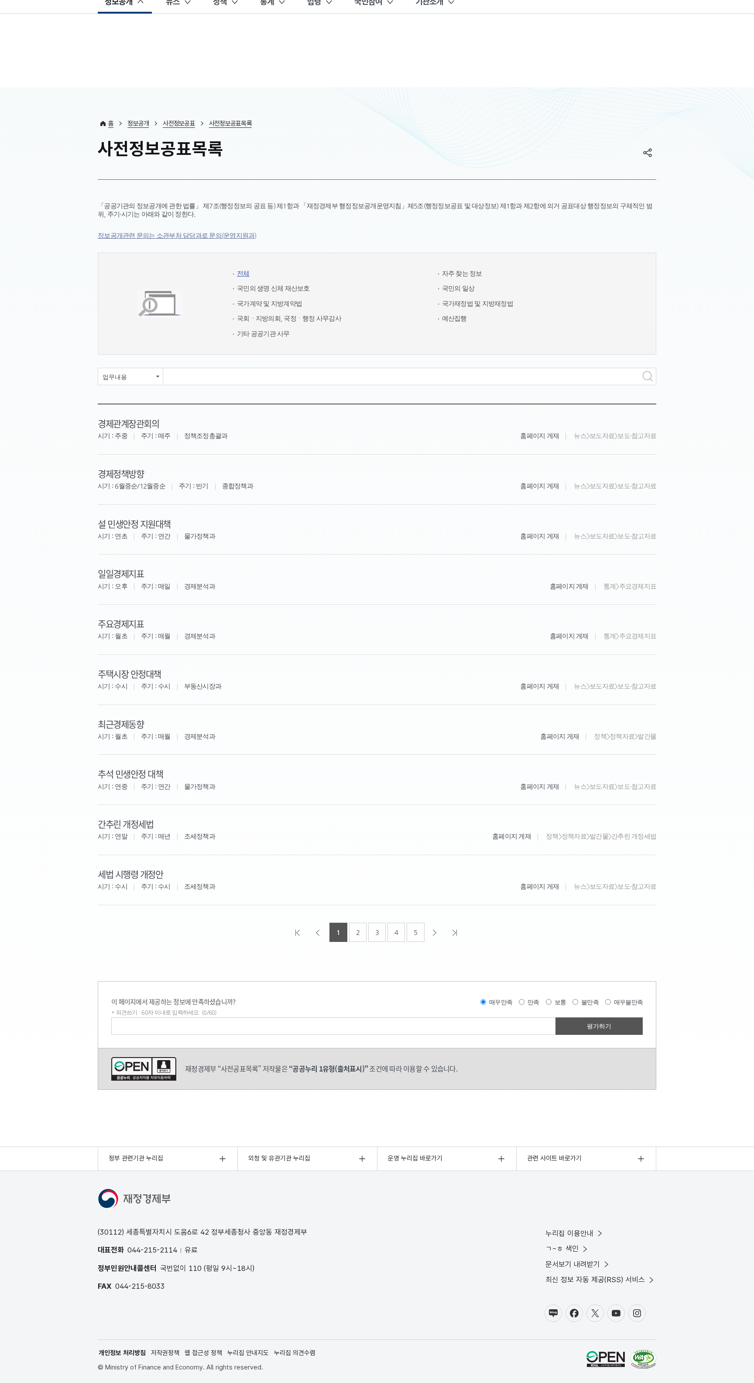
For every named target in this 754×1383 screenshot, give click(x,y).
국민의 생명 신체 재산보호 (273, 288)
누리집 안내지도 (248, 1353)
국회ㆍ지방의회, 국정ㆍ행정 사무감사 (289, 318)
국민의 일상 (458, 288)
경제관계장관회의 (128, 423)
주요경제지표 (121, 623)
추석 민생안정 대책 (130, 773)
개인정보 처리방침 (122, 1353)
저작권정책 (165, 1353)
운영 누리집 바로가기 (415, 1158)
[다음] (435, 932)
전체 (243, 273)
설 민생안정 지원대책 (134, 523)
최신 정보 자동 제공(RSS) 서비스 (595, 1279)
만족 (533, 1002)
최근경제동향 (121, 723)
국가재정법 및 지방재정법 (477, 303)
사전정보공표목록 (230, 123)
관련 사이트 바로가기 (554, 1158)
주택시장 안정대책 (129, 673)
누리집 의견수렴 (294, 1353)
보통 (560, 1002)
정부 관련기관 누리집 (136, 1158)
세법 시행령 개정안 (130, 873)
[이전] (318, 932)
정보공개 (138, 123)
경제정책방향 (121, 473)
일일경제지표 (121, 573)
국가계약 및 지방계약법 (269, 303)
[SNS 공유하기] (647, 152)
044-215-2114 (152, 1250)
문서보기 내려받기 (572, 1264)
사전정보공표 (179, 123)
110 (195, 1268)
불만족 (590, 1002)
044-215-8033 (140, 1286)
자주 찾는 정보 (462, 273)
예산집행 (454, 318)
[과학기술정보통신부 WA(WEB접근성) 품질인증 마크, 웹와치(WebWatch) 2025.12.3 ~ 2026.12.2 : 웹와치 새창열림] (643, 1360)
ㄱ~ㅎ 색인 (562, 1248)
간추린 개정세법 (125, 823)
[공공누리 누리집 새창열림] (605, 1360)
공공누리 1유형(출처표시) (143, 1069)
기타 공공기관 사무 (263, 333)
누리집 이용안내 (569, 1233)
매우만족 (500, 1002)
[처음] (298, 932)
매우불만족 (628, 1002)
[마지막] (455, 932)
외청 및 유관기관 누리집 (279, 1158)
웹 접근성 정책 (203, 1353)
